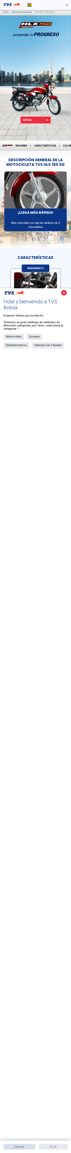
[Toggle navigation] (67, 5)
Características (45, 145)
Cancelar (19, 1146)
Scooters (34, 336)
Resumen (21, 145)
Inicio (6, 12)
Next (45, 239)
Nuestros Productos (22, 12)
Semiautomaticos (16, 345)
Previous (26, 239)
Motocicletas (14, 336)
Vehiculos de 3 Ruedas (48, 345)
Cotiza (27, 120)
